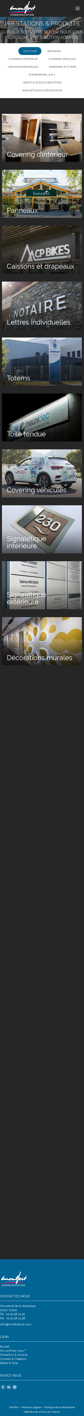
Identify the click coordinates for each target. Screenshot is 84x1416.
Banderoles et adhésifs (29, 877)
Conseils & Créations (13, 1358)
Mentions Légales (31, 1407)
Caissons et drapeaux (40, 266)
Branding (54, 51)
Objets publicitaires (37, 1217)
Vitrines (19, 714)
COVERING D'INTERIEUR (23, 58)
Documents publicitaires (26, 821)
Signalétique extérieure (26, 598)
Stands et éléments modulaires (37, 989)
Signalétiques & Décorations (42, 90)
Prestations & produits (14, 1354)
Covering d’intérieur (37, 154)
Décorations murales (39, 658)
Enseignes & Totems (62, 66)
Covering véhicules (62, 58)
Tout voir (30, 51)
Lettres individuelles (39, 322)
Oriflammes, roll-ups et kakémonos (39, 933)
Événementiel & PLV (42, 74)
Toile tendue (26, 434)
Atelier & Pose (9, 1363)
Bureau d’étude (30, 1049)
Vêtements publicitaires (26, 1157)
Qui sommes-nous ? (13, 1350)
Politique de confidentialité (59, 1407)
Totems (18, 378)
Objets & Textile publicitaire (42, 82)
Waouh (56, 1411)
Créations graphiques (23, 66)
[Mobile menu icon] (77, 8)
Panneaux (22, 210)
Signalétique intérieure (26, 542)
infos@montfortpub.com (15, 1324)
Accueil (4, 1346)
